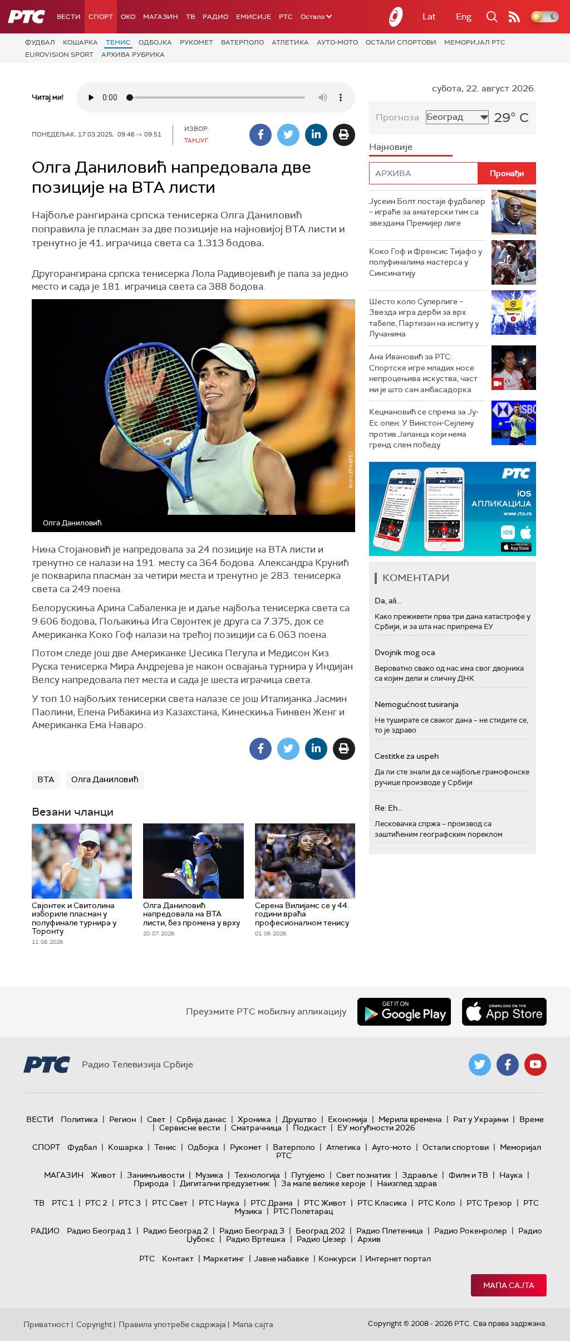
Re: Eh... (388, 808)
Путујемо (308, 1175)
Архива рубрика (133, 54)
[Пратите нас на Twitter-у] (480, 1065)
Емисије (253, 16)
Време (531, 1119)
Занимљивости (155, 1175)
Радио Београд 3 (251, 1231)
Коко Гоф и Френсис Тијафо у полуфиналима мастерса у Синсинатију (425, 262)
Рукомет (196, 42)
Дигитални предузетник (225, 1183)
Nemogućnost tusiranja (417, 704)
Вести (69, 16)
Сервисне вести (189, 1128)
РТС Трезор (489, 1203)
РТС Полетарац (303, 1211)
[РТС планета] (396, 16)
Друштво (299, 1119)
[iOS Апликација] (452, 509)
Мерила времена (410, 1119)
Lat (429, 16)
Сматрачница (256, 1128)
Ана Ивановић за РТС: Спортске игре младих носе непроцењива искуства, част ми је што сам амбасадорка (423, 373)
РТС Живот (325, 1203)
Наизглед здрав (407, 1183)
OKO (128, 16)
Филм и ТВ (468, 1175)
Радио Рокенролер (470, 1231)
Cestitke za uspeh (407, 756)
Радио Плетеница (389, 1231)
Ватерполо (242, 42)
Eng (463, 16)
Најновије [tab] (390, 147)
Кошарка (80, 42)
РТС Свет (170, 1203)
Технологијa (257, 1175)
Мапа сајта (508, 1285)
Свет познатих (363, 1175)
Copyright (94, 1324)
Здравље (420, 1175)
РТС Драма (271, 1203)
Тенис (118, 42)
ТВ (190, 16)
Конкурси (337, 1259)
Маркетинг (223, 1259)
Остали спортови (401, 42)
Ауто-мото (337, 42)
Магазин (160, 16)
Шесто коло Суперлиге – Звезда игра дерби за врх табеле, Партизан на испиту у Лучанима (424, 317)
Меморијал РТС (474, 42)
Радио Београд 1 (99, 1231)
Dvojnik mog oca (405, 652)
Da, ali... (388, 601)
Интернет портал (398, 1259)
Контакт (178, 1259)
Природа (151, 1183)
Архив (369, 1239)
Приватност (46, 1324)
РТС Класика (382, 1203)
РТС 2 (96, 1203)
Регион (122, 1119)
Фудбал (40, 42)
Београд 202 (320, 1231)
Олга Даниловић (105, 779)
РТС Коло (436, 1203)
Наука (511, 1175)
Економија (347, 1119)
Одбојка (155, 42)
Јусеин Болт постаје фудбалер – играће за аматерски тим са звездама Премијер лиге (427, 212)
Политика (79, 1119)
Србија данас (201, 1119)
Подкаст (309, 1128)
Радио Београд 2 (175, 1231)
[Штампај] (344, 135)
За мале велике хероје (323, 1183)
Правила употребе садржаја (172, 1324)
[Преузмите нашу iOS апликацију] (504, 1012)
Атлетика (290, 42)
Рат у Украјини (480, 1119)
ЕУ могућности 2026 (376, 1128)
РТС (286, 16)
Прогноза (397, 117)
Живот (103, 1175)
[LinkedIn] (316, 135)
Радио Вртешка (256, 1239)
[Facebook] (260, 135)
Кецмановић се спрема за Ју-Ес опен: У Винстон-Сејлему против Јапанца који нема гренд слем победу (424, 428)
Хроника (254, 1119)
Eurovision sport (59, 54)
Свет (156, 1119)
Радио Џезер (321, 1239)
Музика (209, 1175)
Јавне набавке (281, 1259)
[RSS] (514, 16)
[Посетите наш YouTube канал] (535, 1065)
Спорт (101, 16)
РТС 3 (130, 1203)
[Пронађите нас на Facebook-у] (508, 1065)
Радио (215, 16)
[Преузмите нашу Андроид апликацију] (404, 1012)
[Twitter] (288, 135)
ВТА (46, 779)
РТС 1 (63, 1203)
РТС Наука (219, 1203)
